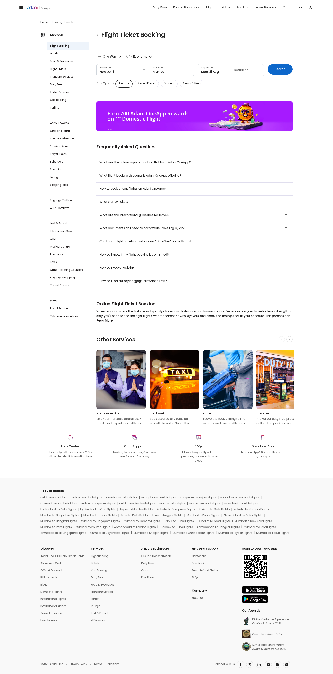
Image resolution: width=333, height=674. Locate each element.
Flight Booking (60, 46)
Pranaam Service (102, 592)
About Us (197, 598)
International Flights (53, 599)
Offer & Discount (51, 570)
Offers (287, 7)
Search (280, 69)
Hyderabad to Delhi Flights (58, 509)
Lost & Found (58, 224)
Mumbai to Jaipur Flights (100, 515)
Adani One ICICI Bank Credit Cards (62, 556)
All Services (98, 620)
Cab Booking (58, 100)
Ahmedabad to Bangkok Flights (218, 527)
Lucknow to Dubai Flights (176, 527)
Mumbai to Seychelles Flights (110, 533)
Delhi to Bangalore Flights (98, 503)
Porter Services (59, 92)
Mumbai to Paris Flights (56, 527)
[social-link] (240, 664)
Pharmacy (56, 254)
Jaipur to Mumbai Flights (136, 509)
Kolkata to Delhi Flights (214, 509)
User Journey (48, 620)
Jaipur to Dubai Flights (179, 521)
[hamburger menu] (21, 7)
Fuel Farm (147, 578)
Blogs (43, 585)
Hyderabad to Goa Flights (97, 509)
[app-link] (255, 590)
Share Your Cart (50, 563)
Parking (54, 108)
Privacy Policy (78, 664)
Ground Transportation (156, 556)
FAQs (195, 578)
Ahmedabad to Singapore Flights (63, 533)
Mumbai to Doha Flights (260, 527)
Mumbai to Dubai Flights (203, 515)
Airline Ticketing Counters (66, 270)
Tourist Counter (60, 285)
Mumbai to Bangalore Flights (59, 515)
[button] (300, 7)
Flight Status (58, 69)
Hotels (226, 7)
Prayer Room (58, 154)
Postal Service (59, 308)
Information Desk (61, 231)
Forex (53, 262)
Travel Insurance (51, 613)
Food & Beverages (186, 7)
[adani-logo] (38, 7)
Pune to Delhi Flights (134, 515)
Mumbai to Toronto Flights (142, 521)
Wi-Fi (53, 301)
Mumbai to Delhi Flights (122, 497)
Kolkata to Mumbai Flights (251, 509)
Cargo (145, 570)
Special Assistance (62, 139)
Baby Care (56, 162)
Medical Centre (60, 247)
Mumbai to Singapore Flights (100, 521)
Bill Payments (48, 578)
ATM (53, 239)
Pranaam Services (61, 77)
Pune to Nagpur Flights (167, 515)
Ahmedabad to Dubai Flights (243, 515)
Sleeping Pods (59, 185)
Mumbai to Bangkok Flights (58, 521)
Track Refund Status (205, 570)
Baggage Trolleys (61, 200)
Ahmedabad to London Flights (135, 527)
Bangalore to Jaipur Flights (198, 497)
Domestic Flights (51, 592)
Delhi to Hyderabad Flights (137, 503)
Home (44, 22)
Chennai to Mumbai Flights (58, 503)
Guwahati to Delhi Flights (241, 503)
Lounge (55, 177)
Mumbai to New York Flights (253, 521)
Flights (210, 7)
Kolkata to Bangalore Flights (176, 509)
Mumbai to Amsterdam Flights (193, 533)
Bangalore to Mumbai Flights (239, 497)
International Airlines (53, 606)
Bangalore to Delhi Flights (158, 497)
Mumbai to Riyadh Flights (235, 533)
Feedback (198, 563)
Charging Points (60, 131)
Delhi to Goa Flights (53, 497)
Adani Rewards (266, 7)
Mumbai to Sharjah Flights (151, 533)
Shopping (56, 169)
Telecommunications (64, 316)
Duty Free (160, 7)
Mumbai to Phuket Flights (93, 527)
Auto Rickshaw (59, 208)
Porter (95, 599)
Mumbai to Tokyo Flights (272, 533)
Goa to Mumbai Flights (204, 503)
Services (243, 7)
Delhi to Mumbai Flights (86, 497)
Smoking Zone (59, 146)
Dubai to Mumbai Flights (214, 521)
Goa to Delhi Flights (172, 503)
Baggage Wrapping (62, 278)
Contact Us (199, 556)
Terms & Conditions (106, 664)
